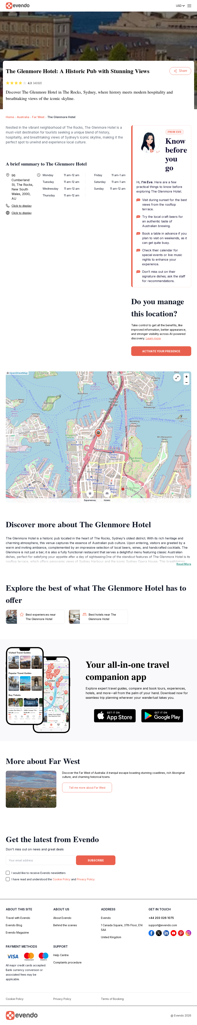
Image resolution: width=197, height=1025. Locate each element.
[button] (98, 433)
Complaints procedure (67, 962)
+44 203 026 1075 (161, 917)
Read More (183, 564)
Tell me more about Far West (87, 787)
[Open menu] (189, 5)
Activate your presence (161, 351)
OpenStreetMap (18, 373)
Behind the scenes (65, 925)
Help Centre (61, 955)
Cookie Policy (61, 879)
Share (183, 70)
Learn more (153, 338)
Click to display (22, 206)
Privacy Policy (86, 879)
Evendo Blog (14, 925)
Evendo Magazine (17, 932)
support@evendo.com (163, 925)
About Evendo (62, 917)
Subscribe (96, 860)
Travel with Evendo (18, 917)
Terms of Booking (112, 998)
